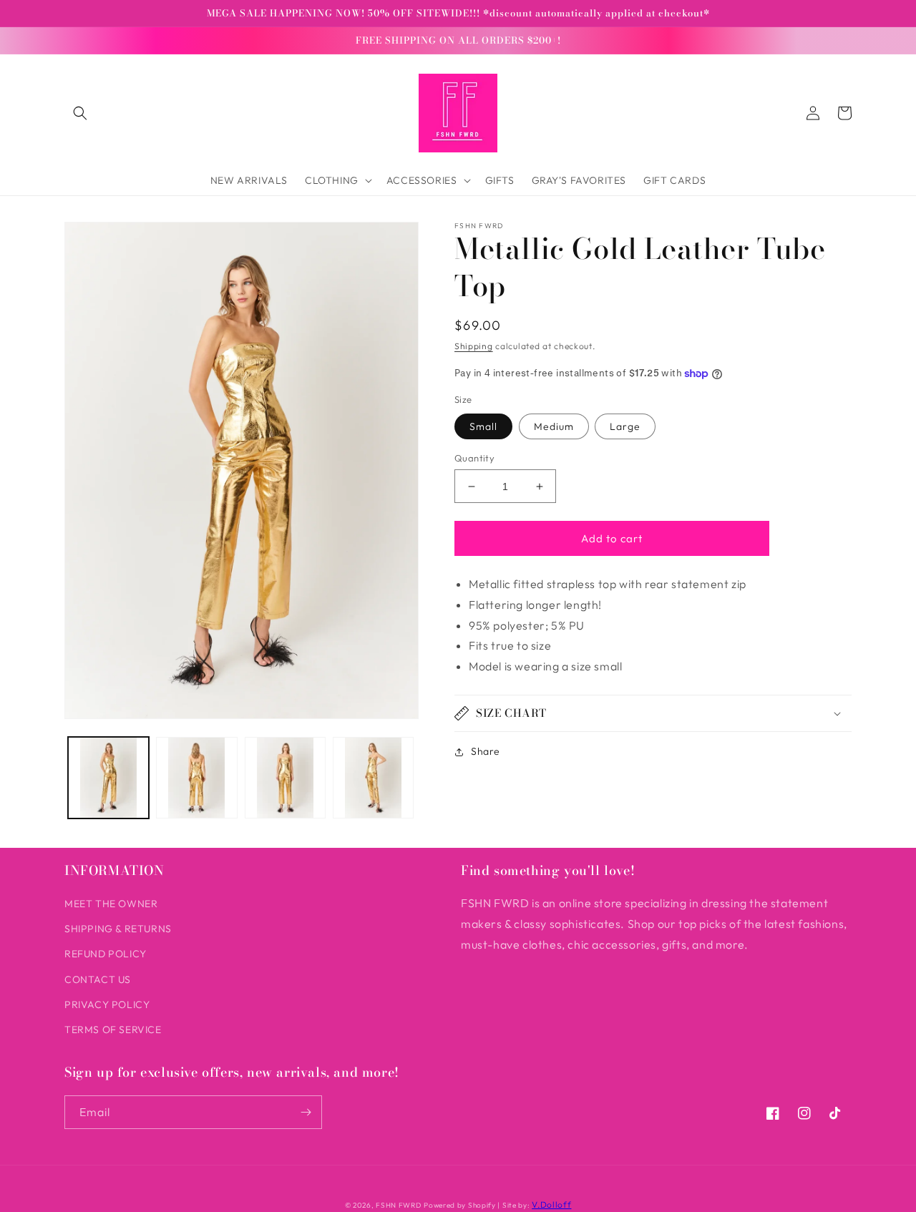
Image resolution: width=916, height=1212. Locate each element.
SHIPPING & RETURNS (118, 928)
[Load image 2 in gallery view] (196, 777)
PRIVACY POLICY (107, 1004)
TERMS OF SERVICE (113, 1029)
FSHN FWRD (398, 1205)
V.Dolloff (551, 1204)
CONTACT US (97, 979)
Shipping (473, 346)
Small (483, 426)
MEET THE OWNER (110, 903)
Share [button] (485, 751)
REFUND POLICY (105, 953)
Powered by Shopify (460, 1205)
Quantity (474, 458)
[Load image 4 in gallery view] (373, 777)
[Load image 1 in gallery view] (108, 777)
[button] (80, 113)
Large (625, 426)
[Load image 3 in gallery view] (285, 777)
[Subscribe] (305, 1112)
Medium (554, 426)
